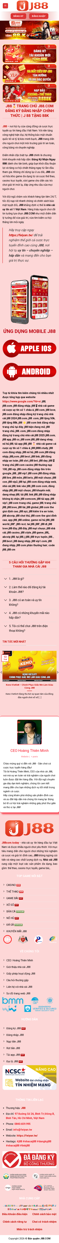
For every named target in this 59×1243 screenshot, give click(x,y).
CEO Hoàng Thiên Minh (29, 751)
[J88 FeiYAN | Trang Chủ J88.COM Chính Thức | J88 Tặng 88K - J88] (32, 6)
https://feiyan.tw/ (21, 235)
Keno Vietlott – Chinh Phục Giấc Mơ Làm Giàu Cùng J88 (29, 686)
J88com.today (10, 842)
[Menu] (5, 6)
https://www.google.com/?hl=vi (21, 401)
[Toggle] (5, 579)
